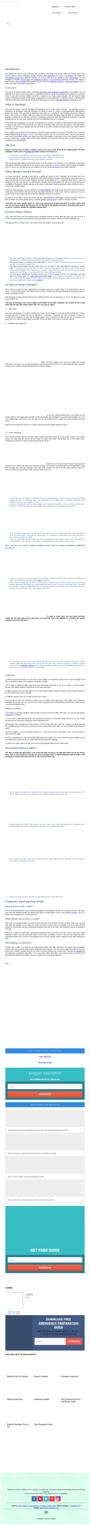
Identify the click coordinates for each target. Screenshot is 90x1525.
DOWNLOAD (45, 1267)
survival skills (25, 79)
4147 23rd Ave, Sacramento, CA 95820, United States (37, 1506)
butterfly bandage (28, 665)
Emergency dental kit (69, 1376)
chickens (40, 280)
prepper (70, 76)
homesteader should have (14, 78)
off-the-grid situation (72, 81)
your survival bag (56, 79)
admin (29, 1294)
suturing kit (29, 152)
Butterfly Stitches (41, 1376)
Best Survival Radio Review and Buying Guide (26, 1176)
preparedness (73, 78)
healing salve (51, 199)
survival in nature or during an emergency (54, 92)
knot (39, 580)
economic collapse (56, 81)
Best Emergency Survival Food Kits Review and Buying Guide (32, 1153)
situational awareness (41, 79)
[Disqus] (45, 1449)
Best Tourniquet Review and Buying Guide (70, 1400)
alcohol (57, 167)
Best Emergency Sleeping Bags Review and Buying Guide (30, 1200)
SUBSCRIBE (45, 1094)
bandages (74, 912)
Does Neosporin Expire (43, 1424)
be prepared (78, 951)
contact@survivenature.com (49, 1508)
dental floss (9, 715)
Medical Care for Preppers (17, 1376)
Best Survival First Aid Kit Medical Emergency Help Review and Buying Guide (38, 1130)
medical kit (51, 76)
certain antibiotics (45, 190)
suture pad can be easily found (41, 276)
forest (25, 134)
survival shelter (20, 81)
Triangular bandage (41, 1399)
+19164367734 (75, 1506)
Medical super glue (14, 1399)
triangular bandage (62, 100)
